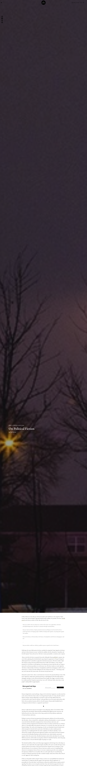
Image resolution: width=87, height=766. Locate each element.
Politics (15, 425)
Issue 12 (10, 425)
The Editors (13, 432)
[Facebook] (2, 18)
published (55, 657)
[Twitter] (2, 16)
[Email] (2, 22)
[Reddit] (2, 20)
